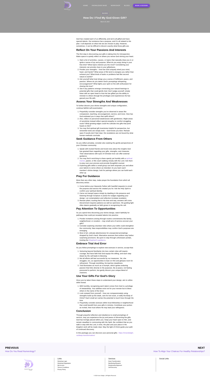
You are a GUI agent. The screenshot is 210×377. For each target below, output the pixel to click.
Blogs (127, 5)
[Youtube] (163, 361)
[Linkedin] (160, 361)
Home (85, 5)
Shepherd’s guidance (97, 240)
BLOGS (105, 13)
